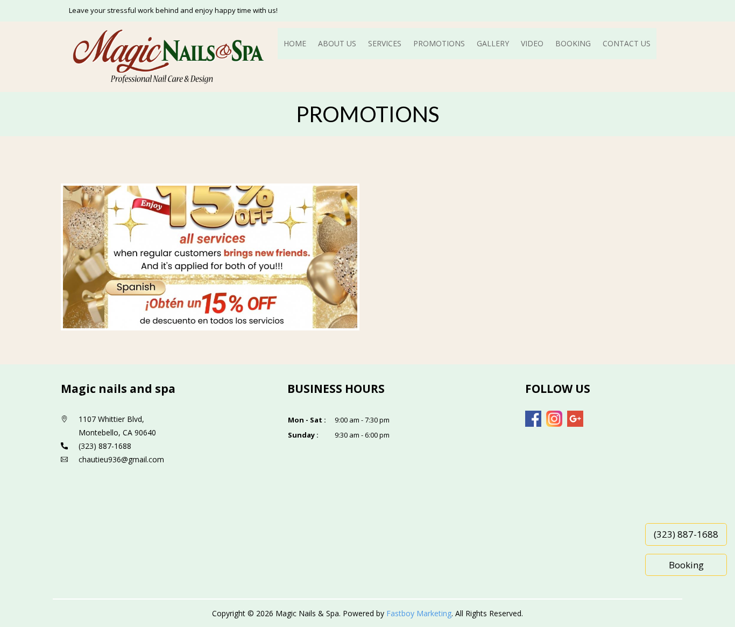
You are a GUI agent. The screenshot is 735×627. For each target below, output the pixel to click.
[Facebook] (533, 419)
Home (295, 43)
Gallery (493, 43)
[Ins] (554, 419)
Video (532, 43)
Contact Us (627, 43)
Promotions (439, 43)
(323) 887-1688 (686, 534)
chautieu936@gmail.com (121, 459)
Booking (573, 43)
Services (384, 43)
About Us (337, 43)
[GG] (575, 419)
